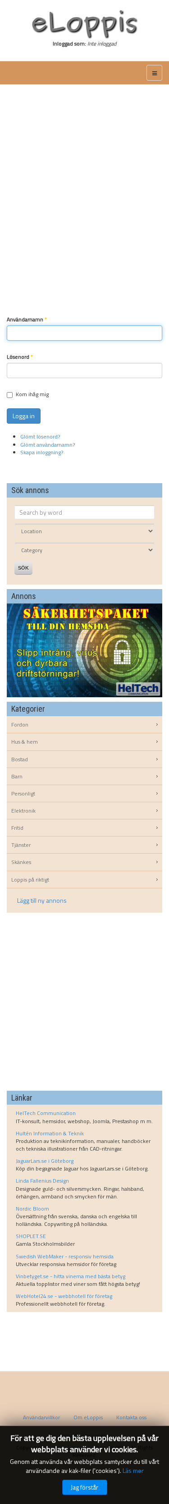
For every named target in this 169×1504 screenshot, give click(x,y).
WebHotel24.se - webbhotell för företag (64, 1296)
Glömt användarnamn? (47, 444)
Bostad (19, 759)
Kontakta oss (131, 1417)
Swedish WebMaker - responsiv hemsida (65, 1256)
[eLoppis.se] (84, 24)
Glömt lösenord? (40, 436)
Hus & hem (24, 741)
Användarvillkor (41, 1417)
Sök (23, 568)
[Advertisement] (84, 187)
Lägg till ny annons (42, 900)
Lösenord (20, 357)
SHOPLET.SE (31, 1236)
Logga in (24, 416)
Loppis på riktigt (30, 879)
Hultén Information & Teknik (50, 1133)
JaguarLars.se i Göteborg (44, 1161)
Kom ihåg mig (32, 394)
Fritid (17, 827)
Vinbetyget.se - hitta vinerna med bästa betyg (70, 1276)
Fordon (19, 724)
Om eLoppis (88, 1417)
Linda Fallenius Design (42, 1180)
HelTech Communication (46, 1113)
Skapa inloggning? (41, 452)
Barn (17, 776)
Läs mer (133, 1470)
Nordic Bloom (32, 1208)
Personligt (23, 793)
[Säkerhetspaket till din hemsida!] (84, 649)
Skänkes (21, 862)
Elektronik (23, 810)
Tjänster (21, 845)
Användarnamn (27, 319)
